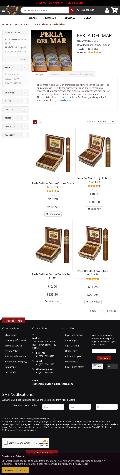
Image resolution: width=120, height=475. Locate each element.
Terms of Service (13, 345)
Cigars (16, 24)
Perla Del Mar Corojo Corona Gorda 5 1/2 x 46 (53, 185)
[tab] (39, 74)
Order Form (71, 350)
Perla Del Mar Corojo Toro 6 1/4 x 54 (93, 272)
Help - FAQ (10, 372)
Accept (10, 470)
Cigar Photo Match (74, 366)
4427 (87, 10)
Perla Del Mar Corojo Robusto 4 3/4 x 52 (94, 179)
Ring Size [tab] (10, 126)
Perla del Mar (41, 24)
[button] (87, 17)
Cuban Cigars (71, 340)
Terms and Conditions (26, 430)
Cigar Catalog (72, 345)
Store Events (71, 361)
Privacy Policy (11, 350)
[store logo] (12, 10)
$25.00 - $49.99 (12, 78)
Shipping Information (15, 356)
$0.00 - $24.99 (11, 74)
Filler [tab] (8, 101)
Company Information (16, 340)
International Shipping (16, 361)
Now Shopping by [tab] (15, 32)
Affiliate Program (73, 356)
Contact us (10, 366)
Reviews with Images (80, 74)
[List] (40, 122)
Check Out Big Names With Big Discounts (60, 2)
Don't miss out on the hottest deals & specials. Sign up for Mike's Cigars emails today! (104, 340)
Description (39, 74)
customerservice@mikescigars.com (52, 383)
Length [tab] (9, 109)
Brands (27, 24)
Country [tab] (10, 135)
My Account (11, 334)
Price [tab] (7, 67)
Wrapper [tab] (9, 92)
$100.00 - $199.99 (13, 83)
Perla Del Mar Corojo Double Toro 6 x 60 (52, 276)
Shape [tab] (8, 118)
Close (23, 470)
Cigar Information (74, 334)
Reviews (56, 74)
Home (5, 24)
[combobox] (44, 10)
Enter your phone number (25, 405)
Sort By (91, 121)
